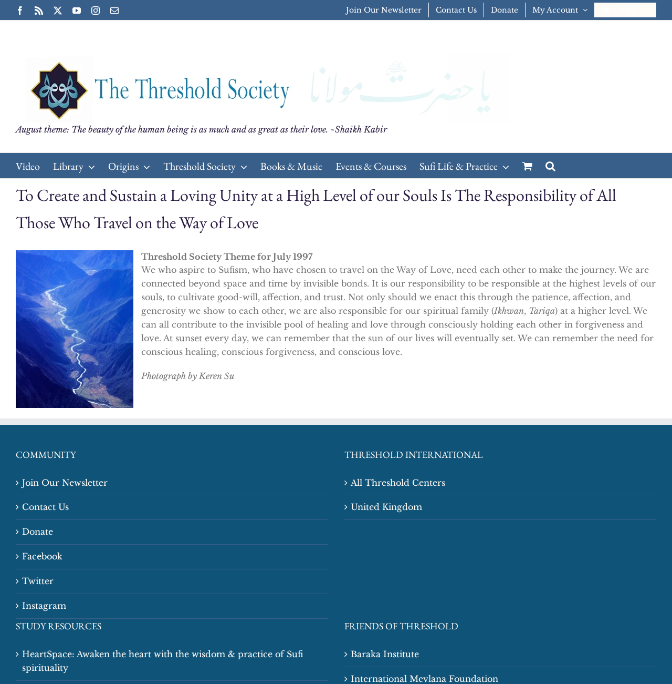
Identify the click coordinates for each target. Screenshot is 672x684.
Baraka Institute (385, 654)
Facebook (42, 556)
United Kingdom (386, 507)
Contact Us (45, 507)
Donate (37, 531)
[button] (550, 165)
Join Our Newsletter (65, 482)
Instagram (44, 605)
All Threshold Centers (398, 482)
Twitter (38, 581)
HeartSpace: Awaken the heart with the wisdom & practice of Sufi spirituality (162, 661)
